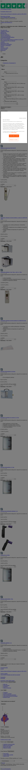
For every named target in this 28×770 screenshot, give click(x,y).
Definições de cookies (14, 139)
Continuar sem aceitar (22, 118)
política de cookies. (14, 132)
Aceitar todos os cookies (14, 135)
